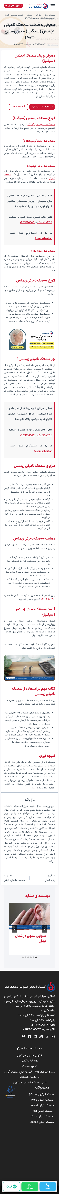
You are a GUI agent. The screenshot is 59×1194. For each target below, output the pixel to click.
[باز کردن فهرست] (52, 5)
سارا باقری (30, 800)
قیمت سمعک (18, 107)
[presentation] (29, 916)
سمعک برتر (50, 15)
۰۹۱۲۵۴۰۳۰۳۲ (27, 222)
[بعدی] (14, 929)
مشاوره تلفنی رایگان (13, 5)
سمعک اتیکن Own (42, 1116)
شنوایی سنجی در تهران (29, 1055)
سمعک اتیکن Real (42, 1111)
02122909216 (48, 599)
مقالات (38, 15)
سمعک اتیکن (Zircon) (42, 1094)
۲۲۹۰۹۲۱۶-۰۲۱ (44, 222)
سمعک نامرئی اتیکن (14, 878)
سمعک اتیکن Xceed (42, 1122)
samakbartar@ (43, 238)
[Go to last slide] (44, 929)
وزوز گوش (50, 878)
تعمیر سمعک (29, 1066)
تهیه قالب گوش (29, 1061)
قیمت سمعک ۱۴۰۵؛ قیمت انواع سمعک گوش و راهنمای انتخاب (29, 1074)
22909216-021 (39, 1025)
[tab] (36, 957)
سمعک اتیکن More (42, 1100)
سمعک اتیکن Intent (42, 1105)
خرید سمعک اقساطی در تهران (29, 1082)
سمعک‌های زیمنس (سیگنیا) (40, 124)
